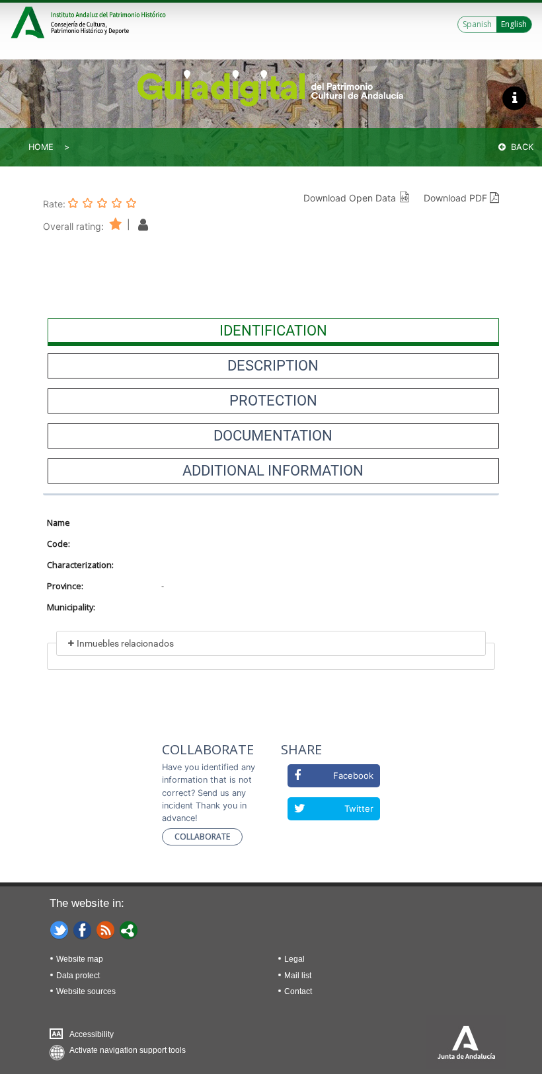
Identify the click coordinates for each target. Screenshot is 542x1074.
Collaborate (202, 836)
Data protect (78, 975)
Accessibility (91, 1034)
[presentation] (273, 330)
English (514, 24)
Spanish (477, 24)
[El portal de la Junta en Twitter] (59, 929)
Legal (294, 959)
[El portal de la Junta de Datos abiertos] (129, 929)
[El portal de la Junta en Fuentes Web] (106, 929)
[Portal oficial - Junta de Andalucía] (30, 21)
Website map (79, 959)
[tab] (273, 330)
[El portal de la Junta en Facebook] (83, 929)
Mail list (297, 975)
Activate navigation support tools (127, 1050)
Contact (298, 991)
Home (41, 147)
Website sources (86, 991)
